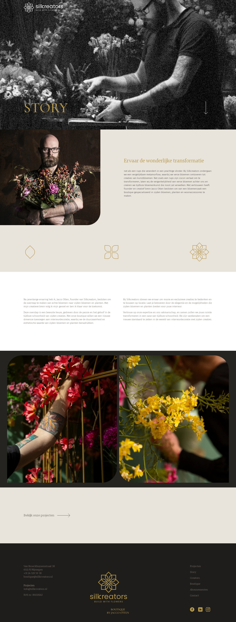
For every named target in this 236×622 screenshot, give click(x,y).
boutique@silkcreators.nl (38, 576)
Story (193, 572)
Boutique (195, 583)
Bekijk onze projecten (39, 515)
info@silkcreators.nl (35, 589)
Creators (195, 577)
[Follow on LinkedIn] (200, 609)
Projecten (195, 566)
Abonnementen (199, 589)
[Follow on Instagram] (208, 609)
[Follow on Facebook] (192, 609)
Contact (194, 595)
